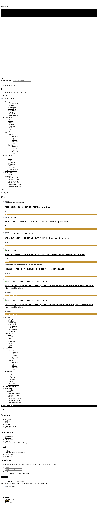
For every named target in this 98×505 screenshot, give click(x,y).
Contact (7, 13)
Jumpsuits (11, 124)
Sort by (3, 196)
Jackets (10, 122)
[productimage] (16, 203)
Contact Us (8, 438)
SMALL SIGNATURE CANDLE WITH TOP (37, 238)
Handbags (8, 102)
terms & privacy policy (22, 473)
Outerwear (11, 126)
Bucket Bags (12, 107)
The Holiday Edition (14, 184)
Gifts (6, 133)
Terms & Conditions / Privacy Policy (16, 443)
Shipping (7, 441)
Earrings (10, 159)
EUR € (9, 498)
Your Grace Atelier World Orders (15, 453)
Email (7, 467)
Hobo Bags (11, 112)
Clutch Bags (12, 109)
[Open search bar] (2, 78)
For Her (10, 145)
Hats (9, 160)
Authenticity (8, 11)
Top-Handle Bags (13, 116)
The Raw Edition (13, 181)
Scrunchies (11, 167)
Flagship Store (9, 436)
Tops (9, 119)
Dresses (10, 121)
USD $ (8, 501)
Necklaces (11, 164)
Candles (10, 174)
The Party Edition (13, 179)
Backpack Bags (13, 103)
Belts (9, 157)
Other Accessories (13, 169)
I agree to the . (18, 473)
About (6, 9)
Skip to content (5, 6)
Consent (7, 471)
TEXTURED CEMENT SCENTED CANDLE (37, 221)
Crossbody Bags (13, 110)
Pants (10, 129)
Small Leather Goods (11, 171)
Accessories (8, 155)
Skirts (10, 131)
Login (6, 95)
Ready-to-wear (9, 117)
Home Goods (9, 172)
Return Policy (9, 439)
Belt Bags (11, 105)
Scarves (10, 166)
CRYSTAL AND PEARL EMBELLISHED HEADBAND (35, 269)
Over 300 (15, 141)
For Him (11, 134)
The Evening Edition (14, 183)
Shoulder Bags (12, 114)
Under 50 (15, 136)
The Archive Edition (14, 186)
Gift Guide (8, 423)
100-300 (14, 140)
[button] (2, 82)
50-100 (14, 138)
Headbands (11, 162)
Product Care (9, 454)
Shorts (10, 128)
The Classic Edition (14, 178)
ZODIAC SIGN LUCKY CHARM (27, 207)
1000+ (14, 143)
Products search (8, 80)
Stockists (7, 451)
